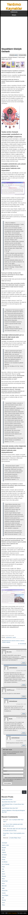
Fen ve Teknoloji (5, 864)
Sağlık (3, 888)
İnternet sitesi (6, 774)
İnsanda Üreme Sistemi (7, 799)
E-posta (5, 771)
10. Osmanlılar (21, 643)
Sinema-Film (4, 890)
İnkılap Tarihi (5, 881)
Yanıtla (23, 662)
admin (16, 55)
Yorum (5, 755)
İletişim (14, 15)
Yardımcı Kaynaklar (12, 913)
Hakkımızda (14, 12)
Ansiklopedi (4, 842)
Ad (4, 767)
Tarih (3, 897)
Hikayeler (4, 876)
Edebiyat (4, 857)
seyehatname (9, 637)
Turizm (3, 902)
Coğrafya (4, 852)
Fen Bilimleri (4, 862)
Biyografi (4, 847)
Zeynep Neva (6, 833)
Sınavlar (4, 893)
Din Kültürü (4, 854)
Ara (2, 789)
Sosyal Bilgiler (5, 895)
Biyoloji (3, 850)
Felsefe (3, 859)
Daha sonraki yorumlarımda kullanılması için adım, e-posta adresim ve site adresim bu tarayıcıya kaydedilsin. (14, 779)
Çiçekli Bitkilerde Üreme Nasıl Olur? (10, 808)
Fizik (3, 869)
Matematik (4, 885)
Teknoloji (4, 900)
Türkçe (3, 905)
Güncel (3, 873)
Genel (3, 871)
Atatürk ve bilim (5, 845)
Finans (3, 866)
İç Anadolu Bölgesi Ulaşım (15, 837)
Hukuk (3, 878)
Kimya (3, 883)
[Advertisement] (14, 31)
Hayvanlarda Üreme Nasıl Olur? (9, 801)
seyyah (14, 637)
